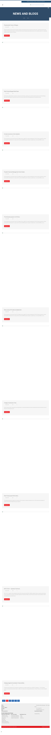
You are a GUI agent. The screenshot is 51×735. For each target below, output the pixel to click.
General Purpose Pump (5, 721)
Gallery (41, 711)
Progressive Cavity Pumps (5, 714)
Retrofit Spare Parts (23, 714)
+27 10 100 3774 (38, 708)
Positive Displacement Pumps (7, 713)
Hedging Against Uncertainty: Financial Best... (14, 683)
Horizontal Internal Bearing (15, 715)
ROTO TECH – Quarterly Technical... (12, 588)
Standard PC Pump (4, 715)
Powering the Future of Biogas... (11, 25)
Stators (21, 716)
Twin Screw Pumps (14, 714)
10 (18, 700)
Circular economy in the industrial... (12, 134)
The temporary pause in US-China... (12, 217)
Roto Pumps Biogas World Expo (11, 91)
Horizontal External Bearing (15, 716)
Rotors (21, 715)
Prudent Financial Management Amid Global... (14, 172)
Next (4, 700)
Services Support (4, 707)
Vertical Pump (4, 720)
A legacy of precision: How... (10, 402)
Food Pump (3, 719)
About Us (2, 706)
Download (36, 711)
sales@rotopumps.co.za (40, 709)
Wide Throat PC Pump (5, 716)
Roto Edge (2, 708)
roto (12, 93)
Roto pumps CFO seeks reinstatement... (13, 309)
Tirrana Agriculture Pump (5, 722)
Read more (7, 35)
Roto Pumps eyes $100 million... (11, 495)
